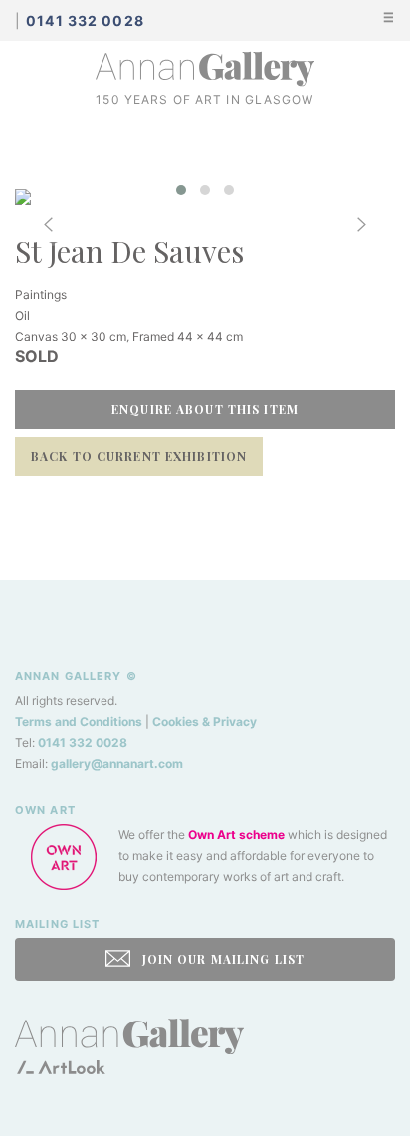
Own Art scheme (236, 834)
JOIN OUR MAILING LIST (221, 959)
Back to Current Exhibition (139, 456)
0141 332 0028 (82, 742)
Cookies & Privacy (204, 721)
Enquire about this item (205, 409)
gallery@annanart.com (117, 763)
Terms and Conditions (78, 721)
